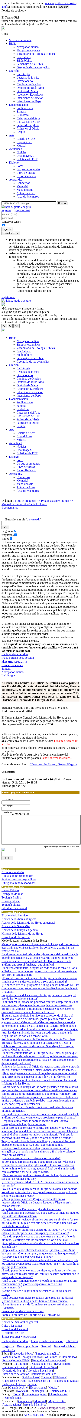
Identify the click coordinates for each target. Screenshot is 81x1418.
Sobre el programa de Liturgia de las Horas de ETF (32, 1314)
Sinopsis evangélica (28, 50)
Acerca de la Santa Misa (16, 926)
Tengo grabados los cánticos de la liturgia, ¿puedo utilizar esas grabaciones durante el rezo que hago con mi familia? (38, 1143)
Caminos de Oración (29, 84)
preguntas (7, 531)
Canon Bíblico (10, 890)
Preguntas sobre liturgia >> (57, 500)
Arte (11, 135)
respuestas (8, 534)
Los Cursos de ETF (28, 121)
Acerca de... (16, 179)
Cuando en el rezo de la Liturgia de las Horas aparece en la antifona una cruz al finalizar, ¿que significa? (36, 962)
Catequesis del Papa (28, 118)
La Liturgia (23, 74)
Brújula (21, 132)
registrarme (8, 297)
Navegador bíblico (28, 47)
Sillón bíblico (24, 60)
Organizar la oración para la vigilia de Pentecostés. (31, 1209)
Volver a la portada (20, 40)
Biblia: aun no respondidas (17, 875)
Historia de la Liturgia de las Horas (22, 933)
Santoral (21, 111)
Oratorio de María (27, 91)
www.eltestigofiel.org (52, 1408)
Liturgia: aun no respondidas (18, 883)
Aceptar (63, 6)
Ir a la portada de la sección (18, 657)
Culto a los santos (12, 1325)
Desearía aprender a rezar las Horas (23, 1311)
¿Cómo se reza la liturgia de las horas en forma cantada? (35, 1301)
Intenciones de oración (30, 98)
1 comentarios (10, 507)
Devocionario (25, 81)
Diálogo (14, 162)
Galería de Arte (26, 138)
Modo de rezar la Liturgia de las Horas (24, 504)
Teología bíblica (11, 904)
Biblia (12, 43)
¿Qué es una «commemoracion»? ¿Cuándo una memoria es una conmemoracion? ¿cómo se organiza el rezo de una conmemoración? (39, 1284)
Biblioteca (23, 115)
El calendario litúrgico (15, 915)
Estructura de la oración (16, 937)
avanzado (34, 519)
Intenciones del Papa (29, 101)
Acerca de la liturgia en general (20, 930)
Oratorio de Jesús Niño (30, 87)
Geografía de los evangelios (33, 67)
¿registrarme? (22, 210)
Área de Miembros (28, 196)
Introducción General (14, 908)
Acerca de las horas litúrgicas (19, 919)
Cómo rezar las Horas (43, 764)
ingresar (6, 210)
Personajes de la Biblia (30, 64)
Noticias (21, 152)
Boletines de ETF (27, 159)
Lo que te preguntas (28, 169)
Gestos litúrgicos (67, 764)
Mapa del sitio (25, 189)
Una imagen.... (25, 155)
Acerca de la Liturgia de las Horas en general (28, 922)
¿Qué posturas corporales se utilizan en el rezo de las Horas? (37, 1297)
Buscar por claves (12, 665)
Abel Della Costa (34, 1414)
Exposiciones (24, 142)
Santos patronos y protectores (19, 1336)
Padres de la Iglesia (28, 125)
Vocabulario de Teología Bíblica (36, 53)
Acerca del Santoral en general (20, 1322)
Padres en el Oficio (28, 128)
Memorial (22, 186)
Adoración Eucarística (30, 94)
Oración (14, 70)
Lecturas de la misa (28, 77)
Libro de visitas (26, 172)
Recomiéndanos (26, 176)
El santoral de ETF (13, 1332)
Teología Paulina (11, 897)
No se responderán (13, 872)
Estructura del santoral (15, 1329)
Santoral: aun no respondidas (19, 879)
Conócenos (23, 182)
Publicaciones (25, 108)
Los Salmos (24, 57)
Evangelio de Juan (12, 893)
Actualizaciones (26, 193)
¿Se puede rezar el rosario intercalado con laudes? (31, 1158)
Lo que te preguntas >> (26, 500)
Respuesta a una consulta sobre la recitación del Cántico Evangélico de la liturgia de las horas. (35, 1122)
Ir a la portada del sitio (15, 654)
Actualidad (15, 149)
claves (5, 538)
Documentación (18, 104)
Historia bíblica (11, 901)
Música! (21, 145)
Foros (20, 166)
